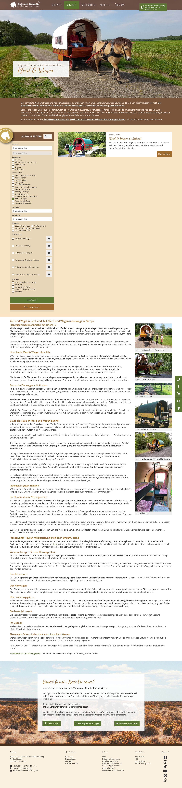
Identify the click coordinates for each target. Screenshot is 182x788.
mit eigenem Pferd (22, 287)
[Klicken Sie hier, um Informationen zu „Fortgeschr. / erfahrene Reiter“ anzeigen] (49, 274)
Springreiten (20, 182)
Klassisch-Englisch (22, 226)
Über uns (69, 757)
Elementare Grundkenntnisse (27, 260)
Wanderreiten (20, 178)
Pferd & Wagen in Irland (125, 136)
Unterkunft (16, 207)
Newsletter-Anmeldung (112, 763)
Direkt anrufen (53, 723)
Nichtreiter (19, 169)
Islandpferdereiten (22, 185)
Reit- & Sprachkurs (22, 189)
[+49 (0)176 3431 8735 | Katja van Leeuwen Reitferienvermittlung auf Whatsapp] (165, 780)
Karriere (68, 761)
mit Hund (18, 284)
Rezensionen (70, 759)
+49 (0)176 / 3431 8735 (22, 768)
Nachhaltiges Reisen (110, 766)
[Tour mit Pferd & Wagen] (153, 365)
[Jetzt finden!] (45, 136)
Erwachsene (20, 164)
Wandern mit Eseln (22, 201)
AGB (136, 759)
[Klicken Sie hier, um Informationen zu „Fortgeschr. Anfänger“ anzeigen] (49, 253)
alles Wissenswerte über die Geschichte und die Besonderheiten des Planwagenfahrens (84, 119)
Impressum (139, 757)
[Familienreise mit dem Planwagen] (153, 335)
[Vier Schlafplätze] (153, 486)
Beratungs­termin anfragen (88, 723)
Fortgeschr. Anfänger (23, 253)
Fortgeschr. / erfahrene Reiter (27, 274)
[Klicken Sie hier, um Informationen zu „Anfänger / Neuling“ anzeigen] (49, 246)
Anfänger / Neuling (22, 246)
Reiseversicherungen (111, 759)
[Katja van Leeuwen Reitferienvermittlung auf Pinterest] (165, 776)
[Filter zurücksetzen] (50, 136)
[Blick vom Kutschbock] (153, 389)
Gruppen (18, 167)
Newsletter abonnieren (128, 723)
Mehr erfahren (164, 154)
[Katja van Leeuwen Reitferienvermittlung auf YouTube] (165, 771)
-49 (35, 766)
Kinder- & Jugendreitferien (26, 187)
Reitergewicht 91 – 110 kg (25, 282)
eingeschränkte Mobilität (25, 289)
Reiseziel (15, 144)
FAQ (104, 757)
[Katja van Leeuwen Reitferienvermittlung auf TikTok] (165, 766)
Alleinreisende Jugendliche (26, 162)
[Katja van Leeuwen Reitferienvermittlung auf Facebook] (165, 757)
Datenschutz (140, 761)
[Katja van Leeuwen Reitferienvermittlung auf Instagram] (165, 762)
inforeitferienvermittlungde (25, 771)
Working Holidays (22, 192)
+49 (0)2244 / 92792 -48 (22, 766)
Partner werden (71, 763)
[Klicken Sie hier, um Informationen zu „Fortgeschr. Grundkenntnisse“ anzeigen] (49, 267)
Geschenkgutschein (110, 761)
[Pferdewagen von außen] (153, 414)
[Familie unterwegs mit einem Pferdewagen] (153, 444)
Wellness (18, 291)
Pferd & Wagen (21, 199)
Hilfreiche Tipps (108, 768)
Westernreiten (20, 180)
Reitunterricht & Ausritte (25, 175)
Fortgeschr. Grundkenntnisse (27, 267)
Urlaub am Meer (21, 194)
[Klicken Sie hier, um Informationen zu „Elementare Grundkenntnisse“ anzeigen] (49, 260)
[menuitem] (56, 5)
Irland (54, 544)
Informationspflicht (143, 763)
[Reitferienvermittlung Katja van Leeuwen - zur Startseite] (25, 4)
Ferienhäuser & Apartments (26, 196)
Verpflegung (16, 215)
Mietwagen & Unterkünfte (113, 770)
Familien (18, 160)
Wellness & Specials (23, 203)
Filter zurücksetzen (32, 307)
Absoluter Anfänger (23, 238)
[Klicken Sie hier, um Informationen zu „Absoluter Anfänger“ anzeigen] (49, 239)
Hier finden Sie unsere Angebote (25, 653)
